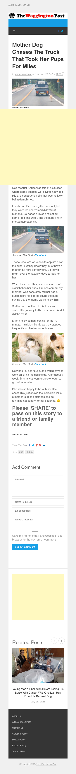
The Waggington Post (46, 764)
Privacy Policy (19, 745)
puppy (30, 452)
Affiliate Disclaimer (21, 721)
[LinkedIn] (43, 445)
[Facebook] (58, 31)
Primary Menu (20, 5)
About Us (16, 715)
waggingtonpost (23, 74)
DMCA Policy (18, 739)
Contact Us (17, 727)
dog (21, 452)
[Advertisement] (38, 147)
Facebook (41, 255)
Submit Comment (25, 547)
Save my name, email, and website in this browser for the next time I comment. (37, 537)
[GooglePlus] (36, 445)
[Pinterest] (39, 445)
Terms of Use (18, 751)
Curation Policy (19, 733)
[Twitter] (62, 31)
